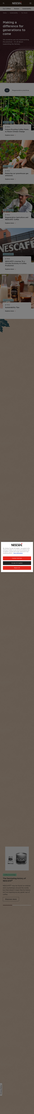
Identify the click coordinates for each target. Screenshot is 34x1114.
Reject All (17, 567)
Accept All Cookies (17, 563)
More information (18, 553)
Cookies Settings (17, 558)
